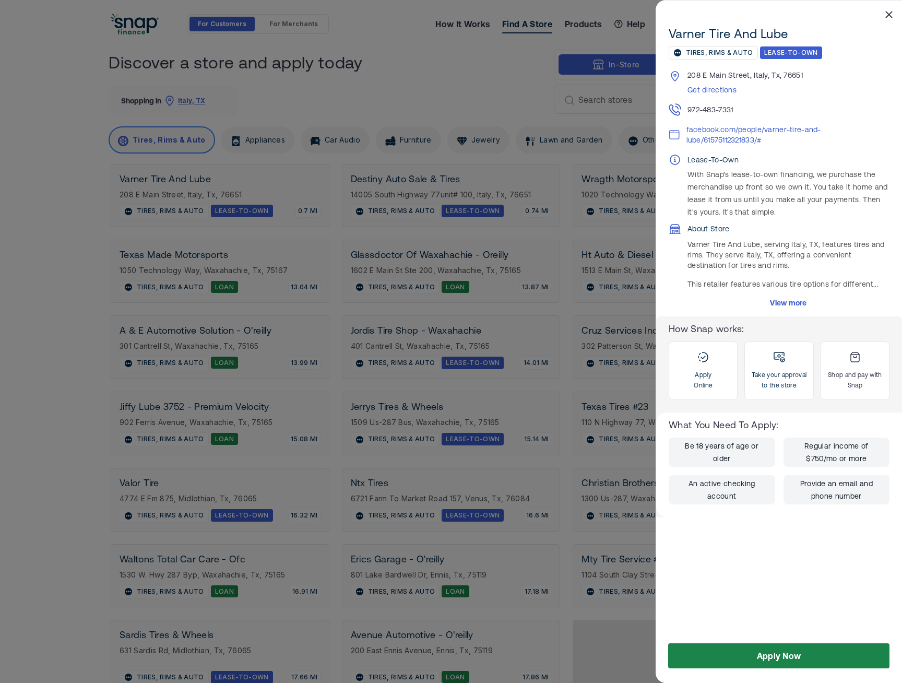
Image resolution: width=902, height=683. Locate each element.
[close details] (889, 14)
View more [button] (788, 303)
